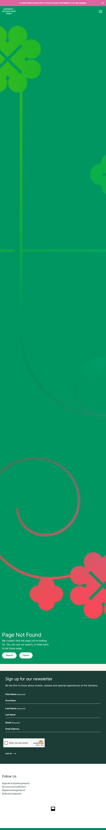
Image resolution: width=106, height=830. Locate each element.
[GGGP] (9, 11)
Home (26, 655)
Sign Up (8, 754)
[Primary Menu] (100, 11)
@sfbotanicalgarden (12, 793)
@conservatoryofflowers (14, 786)
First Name (15, 694)
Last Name (15, 708)
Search (9, 655)
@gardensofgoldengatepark (16, 783)
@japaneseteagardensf (13, 790)
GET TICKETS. (81, 3)
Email (12, 722)
